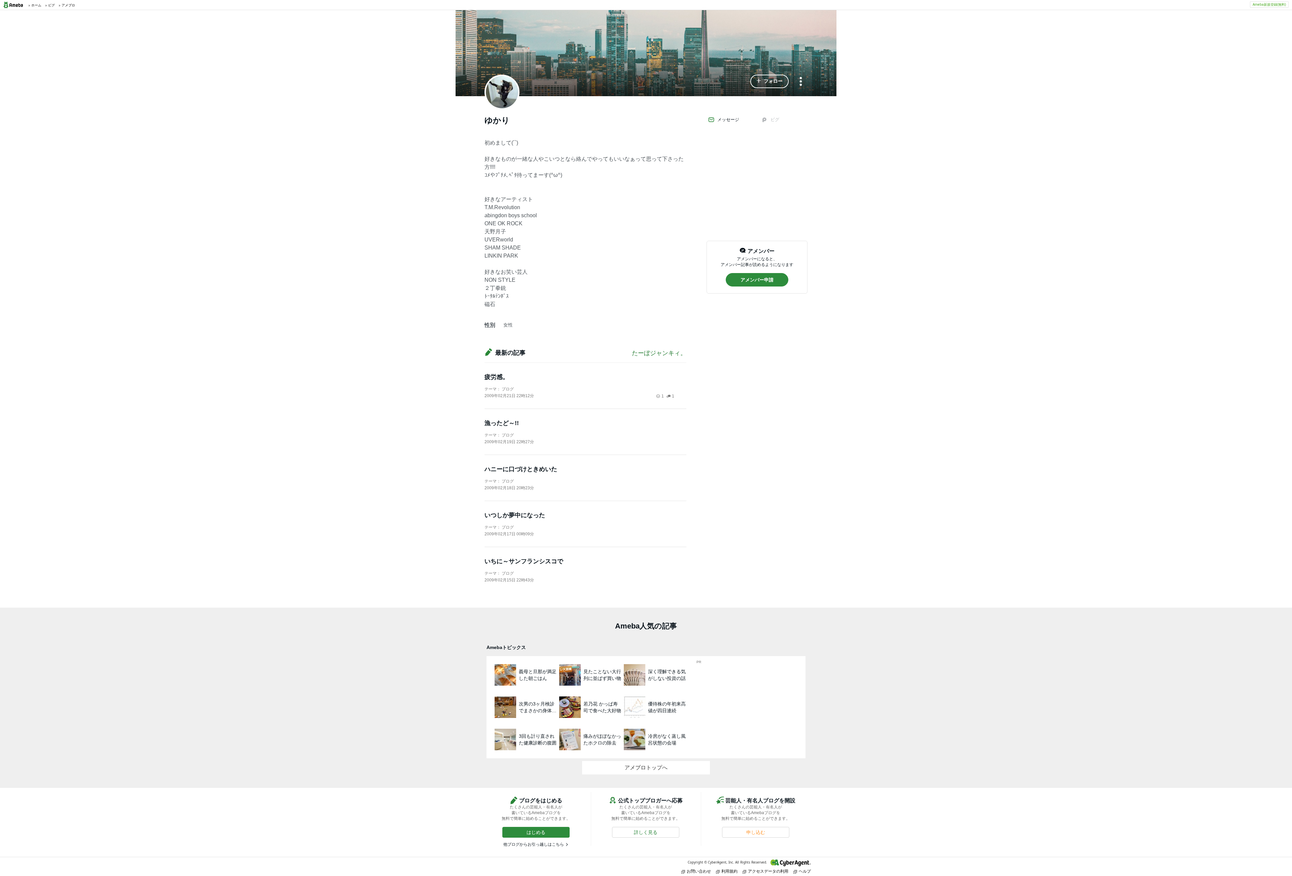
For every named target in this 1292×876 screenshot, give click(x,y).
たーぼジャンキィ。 (659, 353)
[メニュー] (801, 82)
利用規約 (729, 871)
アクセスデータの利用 (768, 871)
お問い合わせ (699, 871)
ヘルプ (805, 871)
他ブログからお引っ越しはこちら (533, 844)
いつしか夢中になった (515, 515)
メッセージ (728, 119)
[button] (769, 81)
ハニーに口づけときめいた (521, 469)
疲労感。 (497, 377)
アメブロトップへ (646, 767)
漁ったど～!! (502, 423)
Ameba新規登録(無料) (1269, 4)
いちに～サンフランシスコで (524, 561)
